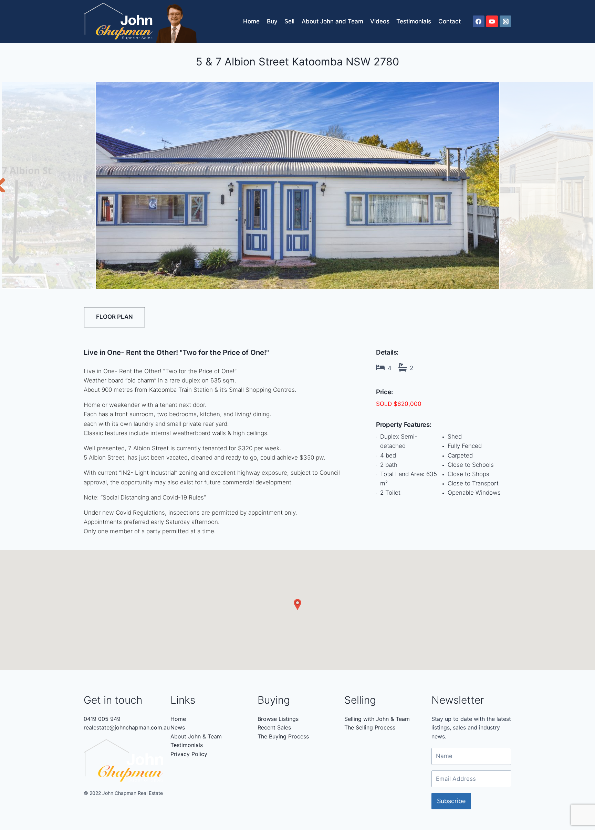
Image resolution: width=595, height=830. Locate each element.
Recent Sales (274, 727)
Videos (379, 21)
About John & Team (196, 736)
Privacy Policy (188, 753)
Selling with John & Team (377, 718)
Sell (289, 21)
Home (251, 21)
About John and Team (332, 21)
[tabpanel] (297, 185)
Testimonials (413, 21)
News (177, 727)
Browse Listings (278, 718)
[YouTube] (492, 21)
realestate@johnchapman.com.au (127, 727)
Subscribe (451, 801)
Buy (272, 21)
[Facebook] (478, 21)
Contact (449, 21)
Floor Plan (114, 316)
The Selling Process (369, 727)
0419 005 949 (102, 718)
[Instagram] (505, 21)
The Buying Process (283, 736)
